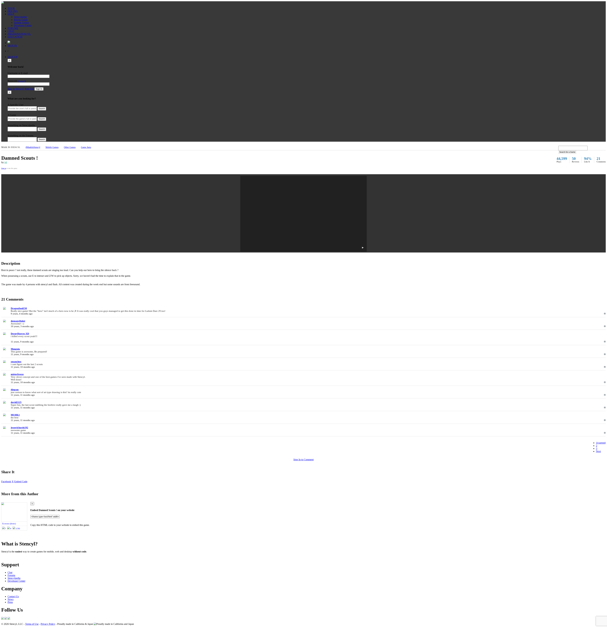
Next (598, 451)
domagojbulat (18, 321)
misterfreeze (17, 374)
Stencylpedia (20, 16)
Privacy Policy (48, 624)
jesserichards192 (19, 427)
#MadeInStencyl (33, 147)
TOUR (11, 8)
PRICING (13, 11)
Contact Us (13, 596)
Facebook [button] (6, 481)
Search (42, 109)
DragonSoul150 (19, 308)
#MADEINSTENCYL (19, 34)
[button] (303, 214)
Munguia (15, 349)
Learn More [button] (7, 557)
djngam (15, 389)
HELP (11, 14)
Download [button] (19, 557)
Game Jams (86, 147)
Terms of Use (32, 624)
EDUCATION (15, 36)
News (10, 599)
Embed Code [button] (20, 481)
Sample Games (21, 22)
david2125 (16, 402)
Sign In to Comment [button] (303, 459)
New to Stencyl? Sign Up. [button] (21, 88)
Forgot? (21, 81)
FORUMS (13, 28)
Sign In (39, 89)
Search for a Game (567, 152)
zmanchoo (16, 361)
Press (10, 602)
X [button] (13, 481)
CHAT (11, 31)
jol (5, 162)
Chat (10, 572)
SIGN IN (12, 45)
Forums (11, 575)
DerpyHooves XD (20, 333)
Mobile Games (52, 147)
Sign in (3, 168)
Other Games (70, 147)
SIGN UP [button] (13, 56)
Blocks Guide (21, 19)
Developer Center (23, 25)
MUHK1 (15, 415)
